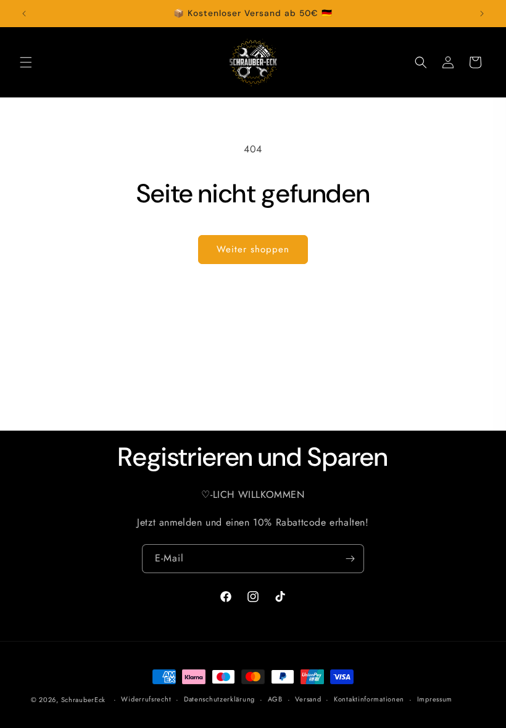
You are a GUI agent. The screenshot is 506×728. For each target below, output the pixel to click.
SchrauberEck (83, 700)
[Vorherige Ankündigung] (24, 13)
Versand (308, 699)
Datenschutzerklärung (219, 699)
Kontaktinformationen (369, 699)
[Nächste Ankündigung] (482, 13)
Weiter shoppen (253, 249)
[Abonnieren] (349, 558)
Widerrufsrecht (146, 699)
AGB (275, 699)
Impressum (434, 699)
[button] (25, 62)
